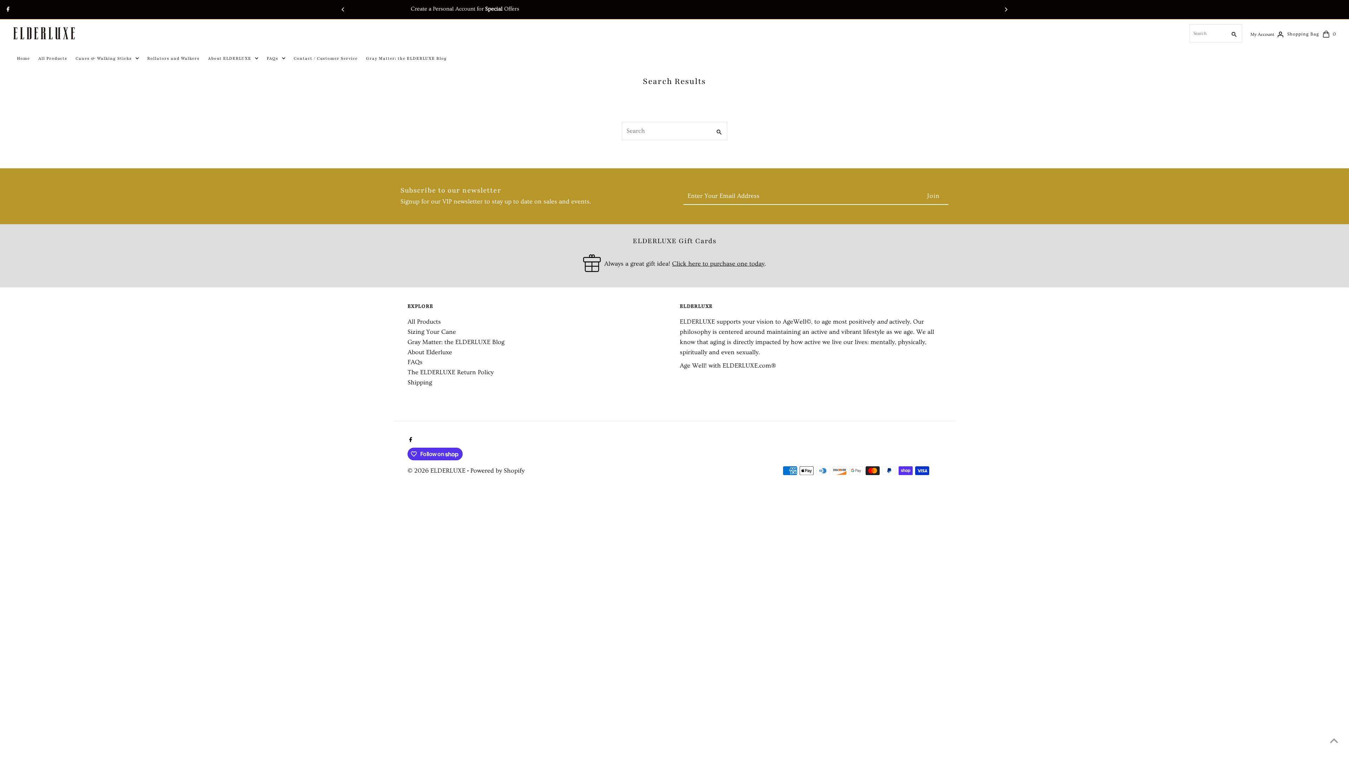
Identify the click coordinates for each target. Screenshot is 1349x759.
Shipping (420, 382)
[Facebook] (7, 10)
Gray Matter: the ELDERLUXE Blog (456, 342)
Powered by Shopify (497, 470)
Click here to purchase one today (718, 263)
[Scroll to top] (1334, 740)
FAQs (415, 362)
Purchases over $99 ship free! (675, 9)
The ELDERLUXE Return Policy (451, 372)
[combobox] (1207, 33)
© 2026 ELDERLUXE (437, 470)
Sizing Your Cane (432, 332)
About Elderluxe (430, 352)
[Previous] (343, 9)
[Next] (1006, 9)
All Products (424, 321)
